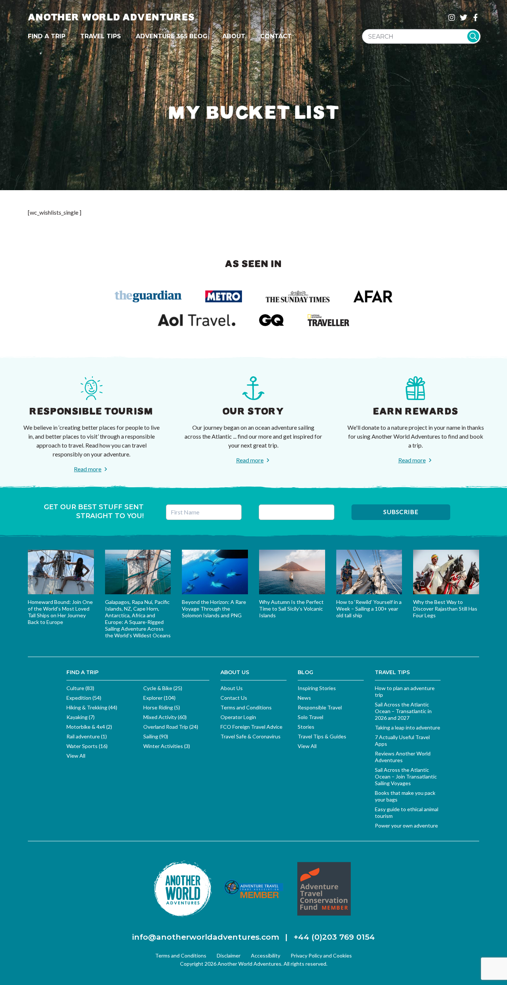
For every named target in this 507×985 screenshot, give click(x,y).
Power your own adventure (406, 825)
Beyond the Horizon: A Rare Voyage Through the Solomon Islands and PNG (214, 608)
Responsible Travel (320, 707)
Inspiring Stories (317, 688)
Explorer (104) (159, 698)
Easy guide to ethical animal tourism (406, 812)
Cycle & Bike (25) (162, 688)
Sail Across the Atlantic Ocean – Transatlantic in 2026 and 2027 (403, 711)
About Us (231, 688)
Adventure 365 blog (171, 36)
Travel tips (100, 36)
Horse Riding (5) (161, 707)
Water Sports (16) (87, 746)
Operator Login (238, 717)
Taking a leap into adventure (407, 727)
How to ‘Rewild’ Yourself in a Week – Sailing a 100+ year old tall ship (369, 608)
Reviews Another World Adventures (403, 756)
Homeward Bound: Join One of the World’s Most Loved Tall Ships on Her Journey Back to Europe (60, 612)
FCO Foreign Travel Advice (251, 727)
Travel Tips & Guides (322, 736)
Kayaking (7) (80, 717)
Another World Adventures (111, 17)
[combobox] (421, 36)
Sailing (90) (155, 736)
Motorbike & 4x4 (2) (89, 727)
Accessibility (265, 955)
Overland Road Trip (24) (170, 727)
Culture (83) (80, 688)
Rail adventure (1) (86, 736)
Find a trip (46, 36)
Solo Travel (310, 717)
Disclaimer (229, 955)
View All (75, 755)
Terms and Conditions (246, 707)
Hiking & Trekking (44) (91, 707)
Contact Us (233, 698)
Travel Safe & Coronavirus (250, 736)
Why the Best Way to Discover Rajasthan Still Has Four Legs (445, 608)
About (233, 36)
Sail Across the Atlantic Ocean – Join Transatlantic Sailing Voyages (406, 776)
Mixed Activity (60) (165, 717)
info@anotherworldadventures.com (205, 937)
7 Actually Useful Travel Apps (402, 740)
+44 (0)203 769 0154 (334, 937)
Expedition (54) (83, 698)
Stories (306, 727)
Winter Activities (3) (166, 746)
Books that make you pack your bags (405, 796)
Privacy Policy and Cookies (321, 955)
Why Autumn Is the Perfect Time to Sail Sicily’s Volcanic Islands (291, 608)
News (304, 698)
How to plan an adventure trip (405, 691)
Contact (276, 36)
